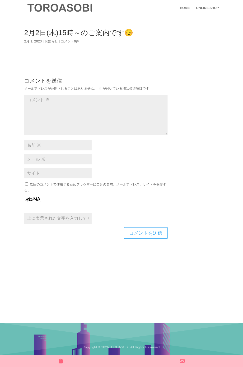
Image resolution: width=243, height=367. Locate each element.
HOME (185, 8)
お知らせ (51, 41)
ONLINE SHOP (207, 8)
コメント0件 (70, 41)
